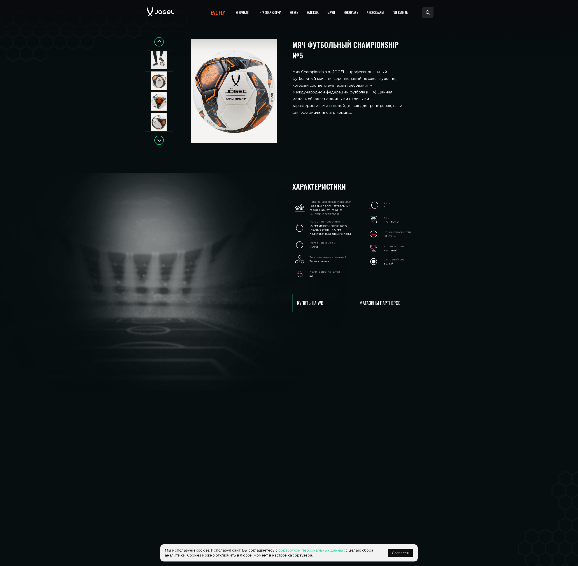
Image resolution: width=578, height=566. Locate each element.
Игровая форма (270, 12)
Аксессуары (375, 12)
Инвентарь (350, 12)
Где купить (400, 12)
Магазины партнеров (380, 302)
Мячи (331, 12)
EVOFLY (218, 12)
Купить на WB (310, 302)
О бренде (242, 12)
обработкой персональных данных (312, 550)
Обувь (294, 12)
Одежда (313, 12)
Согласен (400, 553)
